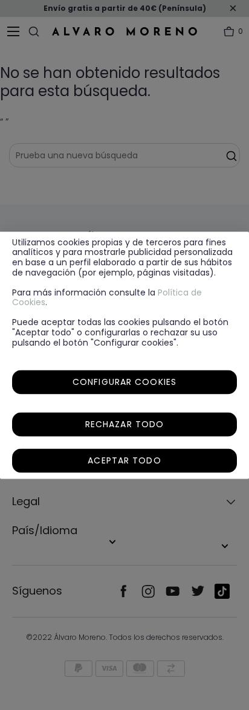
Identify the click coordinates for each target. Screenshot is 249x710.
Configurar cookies (124, 382)
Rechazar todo (124, 424)
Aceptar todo (124, 460)
